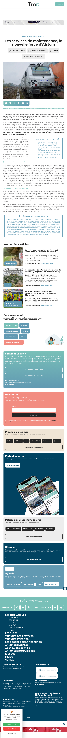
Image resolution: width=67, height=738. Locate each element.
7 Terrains (49, 529)
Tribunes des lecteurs (19, 636)
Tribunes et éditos (17, 639)
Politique (13, 618)
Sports (16, 305)
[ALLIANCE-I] (33, 29)
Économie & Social (37, 36)
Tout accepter (11, 724)
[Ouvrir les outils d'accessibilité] (65, 588)
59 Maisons (39, 529)
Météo (9, 657)
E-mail (14, 406)
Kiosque (10, 654)
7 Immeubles (28, 529)
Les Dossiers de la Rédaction (23, 642)
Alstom (25, 36)
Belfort (55, 51)
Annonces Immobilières (20, 651)
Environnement (11, 263)
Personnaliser (11, 733)
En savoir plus (9, 384)
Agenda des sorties (17, 648)
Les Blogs (11, 633)
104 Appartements (13, 529)
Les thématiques (15, 615)
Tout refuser (11, 729)
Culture (13, 630)
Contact (10, 660)
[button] (6, 103)
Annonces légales (16, 645)
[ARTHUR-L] (33, 729)
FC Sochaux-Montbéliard (10, 304)
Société (8, 285)
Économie (13, 620)
